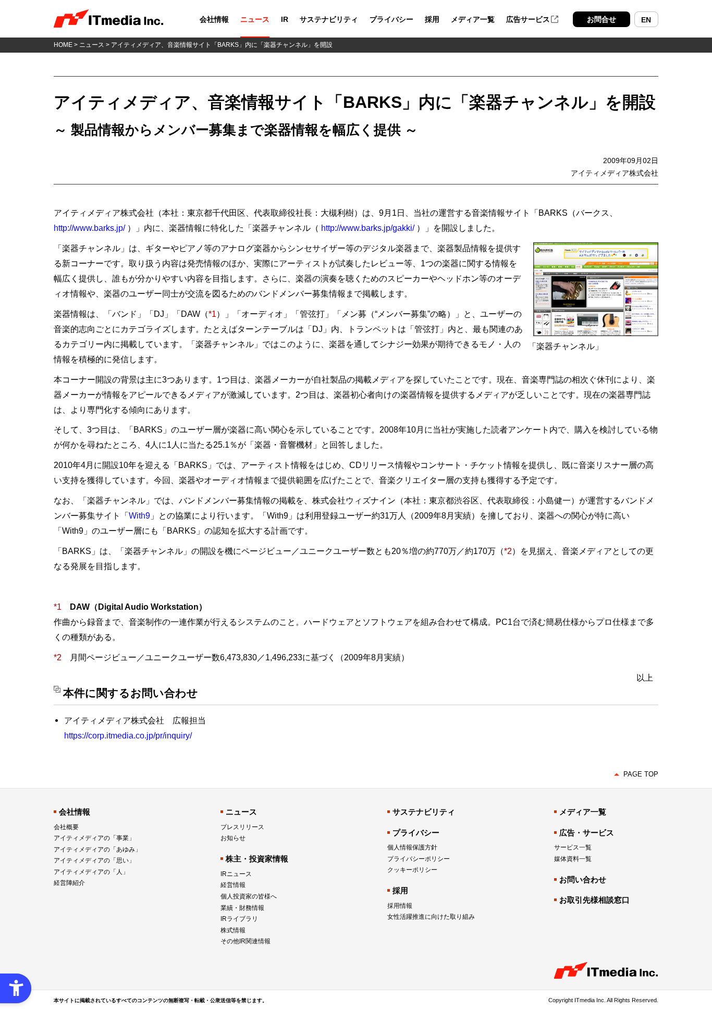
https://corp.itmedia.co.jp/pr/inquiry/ (128, 735)
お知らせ (232, 838)
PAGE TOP (640, 774)
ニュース (254, 19)
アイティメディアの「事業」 (94, 838)
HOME (63, 44)
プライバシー (391, 19)
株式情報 (232, 930)
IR (284, 19)
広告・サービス (586, 832)
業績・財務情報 (242, 908)
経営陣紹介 (69, 882)
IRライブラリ (239, 918)
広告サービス (528, 19)
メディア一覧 (473, 19)
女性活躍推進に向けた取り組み (431, 916)
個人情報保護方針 (412, 847)
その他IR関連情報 (245, 941)
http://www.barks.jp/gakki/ (367, 227)
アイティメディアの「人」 (91, 872)
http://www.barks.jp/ (89, 227)
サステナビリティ (329, 19)
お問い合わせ (582, 879)
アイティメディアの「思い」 (94, 860)
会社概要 (66, 827)
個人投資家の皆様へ (248, 896)
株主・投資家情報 (257, 858)
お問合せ (601, 19)
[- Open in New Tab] (596, 248)
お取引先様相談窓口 (594, 899)
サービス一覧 (573, 847)
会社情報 (214, 19)
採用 (432, 19)
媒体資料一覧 (573, 859)
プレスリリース (242, 827)
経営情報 (232, 885)
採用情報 (399, 905)
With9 (139, 515)
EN (646, 20)
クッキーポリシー (412, 869)
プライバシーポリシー (418, 859)
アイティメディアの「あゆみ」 (97, 849)
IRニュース (236, 874)
